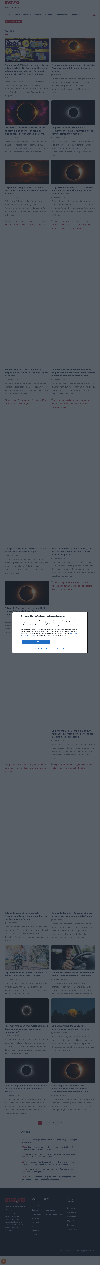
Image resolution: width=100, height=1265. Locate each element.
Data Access (50, 649)
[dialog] (50, 632)
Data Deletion (39, 649)
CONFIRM (36, 642)
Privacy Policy (61, 649)
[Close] (84, 616)
